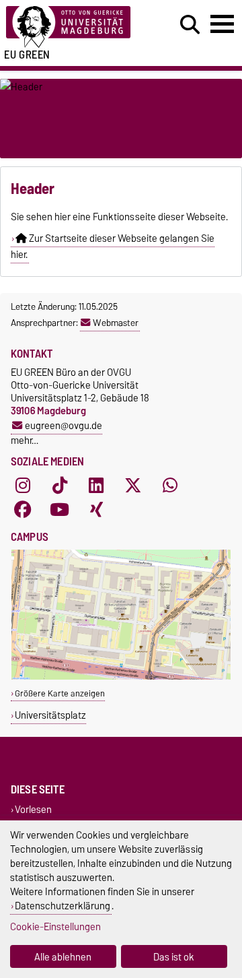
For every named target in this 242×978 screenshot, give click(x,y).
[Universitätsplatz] (121, 676)
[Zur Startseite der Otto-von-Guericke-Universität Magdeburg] (74, 27)
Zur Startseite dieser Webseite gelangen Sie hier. (112, 246)
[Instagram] (23, 486)
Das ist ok (173, 956)
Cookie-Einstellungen (55, 926)
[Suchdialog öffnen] (190, 25)
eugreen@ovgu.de (63, 425)
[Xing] (96, 510)
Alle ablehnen (62, 956)
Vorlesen (33, 809)
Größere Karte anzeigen (60, 693)
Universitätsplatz (50, 715)
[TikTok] (60, 486)
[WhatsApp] (170, 486)
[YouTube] (60, 510)
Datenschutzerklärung (62, 905)
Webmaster (115, 323)
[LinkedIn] (96, 486)
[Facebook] (23, 510)
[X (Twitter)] (133, 486)
